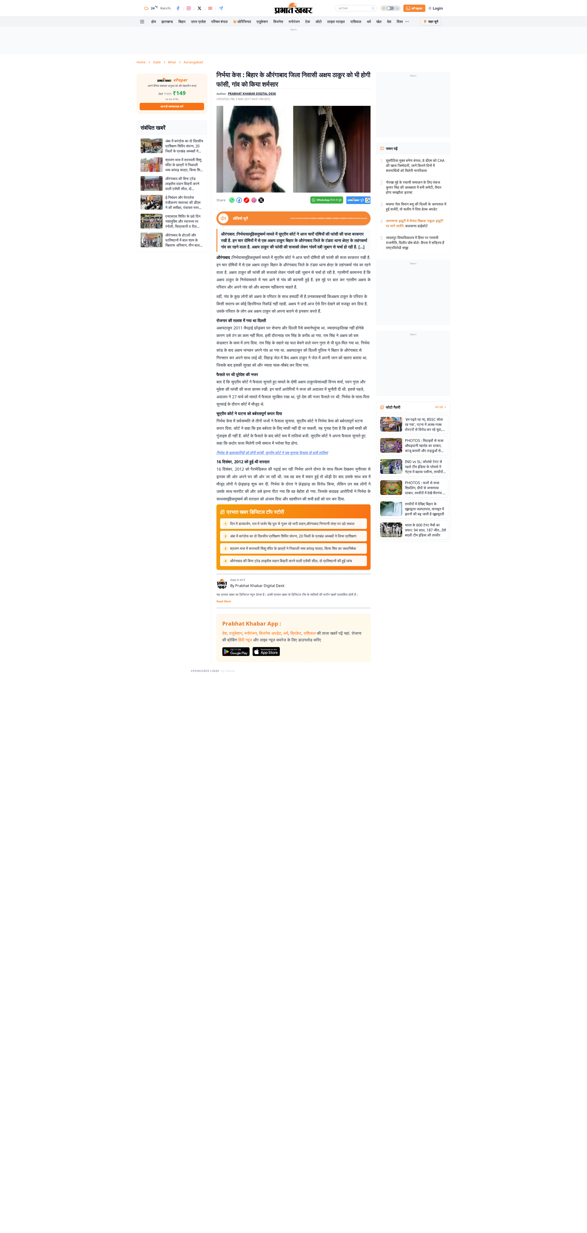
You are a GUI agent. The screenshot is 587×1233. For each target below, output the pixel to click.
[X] (199, 8)
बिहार (182, 21)
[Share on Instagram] (254, 200)
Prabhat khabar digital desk (252, 94)
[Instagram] (188, 8)
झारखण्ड (167, 21)
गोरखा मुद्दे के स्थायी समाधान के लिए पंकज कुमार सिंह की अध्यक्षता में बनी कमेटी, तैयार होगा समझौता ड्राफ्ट (413, 187)
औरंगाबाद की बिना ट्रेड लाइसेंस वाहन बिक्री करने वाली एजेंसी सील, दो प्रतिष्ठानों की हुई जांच (291, 560)
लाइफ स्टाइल (336, 21)
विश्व (400, 21)
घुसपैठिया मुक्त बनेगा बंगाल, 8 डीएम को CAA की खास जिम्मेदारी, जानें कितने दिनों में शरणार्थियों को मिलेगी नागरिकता (415, 165)
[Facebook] (177, 8)
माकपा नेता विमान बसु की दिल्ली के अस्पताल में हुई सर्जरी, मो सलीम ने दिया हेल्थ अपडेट (416, 207)
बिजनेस (278, 21)
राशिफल (355, 21)
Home (141, 62)
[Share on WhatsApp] (232, 200)
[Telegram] (221, 8)
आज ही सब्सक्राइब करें (172, 106)
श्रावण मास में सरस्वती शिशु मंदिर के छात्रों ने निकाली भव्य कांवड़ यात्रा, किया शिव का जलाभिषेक (293, 548)
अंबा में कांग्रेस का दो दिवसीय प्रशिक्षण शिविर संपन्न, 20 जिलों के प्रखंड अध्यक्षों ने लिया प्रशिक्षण (293, 536)
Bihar (172, 62)
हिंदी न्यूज (245, 640)
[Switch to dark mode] (390, 8)
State (157, 62)
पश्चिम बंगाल (219, 21)
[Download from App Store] (266, 651)
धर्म (369, 21)
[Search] (373, 8)
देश (389, 21)
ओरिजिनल (244, 21)
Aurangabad (193, 62)
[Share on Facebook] (239, 200)
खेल (379, 21)
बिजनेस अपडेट (270, 633)
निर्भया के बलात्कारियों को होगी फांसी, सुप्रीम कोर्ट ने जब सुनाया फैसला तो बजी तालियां (272, 452)
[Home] (293, 8)
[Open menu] (142, 21)
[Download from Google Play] (236, 651)
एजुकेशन (262, 21)
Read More (223, 601)
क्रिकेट (295, 633)
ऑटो (319, 21)
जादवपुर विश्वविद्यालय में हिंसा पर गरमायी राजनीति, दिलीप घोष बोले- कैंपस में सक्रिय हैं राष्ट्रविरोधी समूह (415, 242)
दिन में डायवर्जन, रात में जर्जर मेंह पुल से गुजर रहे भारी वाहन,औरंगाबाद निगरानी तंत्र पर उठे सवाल (292, 523)
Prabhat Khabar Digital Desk (260, 585)
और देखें (439, 407)
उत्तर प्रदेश (198, 21)
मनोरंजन (294, 21)
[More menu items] (407, 21)
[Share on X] (261, 200)
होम (153, 21)
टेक (307, 21)
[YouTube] (210, 8)
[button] (293, 149)
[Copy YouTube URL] (246, 200)
